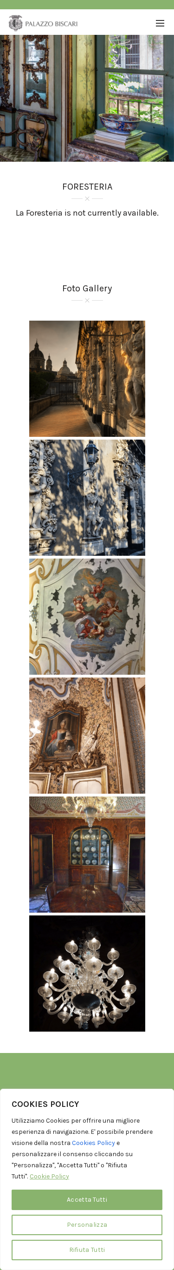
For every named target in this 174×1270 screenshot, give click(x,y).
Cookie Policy (49, 1176)
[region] (87, 1179)
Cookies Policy (93, 1143)
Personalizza (87, 1225)
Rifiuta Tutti (87, 1250)
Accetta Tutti (87, 1200)
